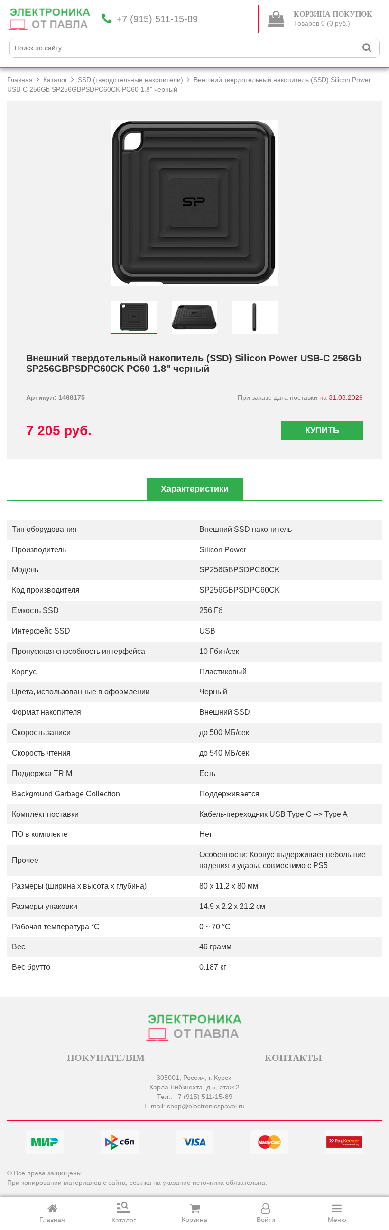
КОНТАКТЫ (293, 1057)
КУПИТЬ (322, 430)
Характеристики (195, 488)
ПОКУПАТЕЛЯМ (106, 1057)
